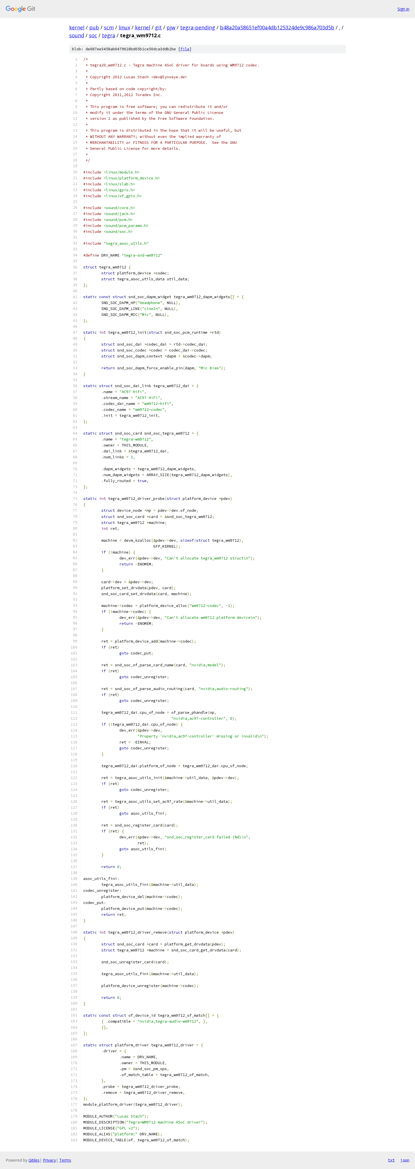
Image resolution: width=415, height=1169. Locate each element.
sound (76, 35)
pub (94, 27)
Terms (65, 1160)
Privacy (49, 1160)
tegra (108, 35)
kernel (76, 27)
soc (93, 35)
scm (109, 27)
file (184, 49)
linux (124, 27)
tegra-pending (197, 27)
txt (391, 1160)
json (404, 1160)
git (158, 27)
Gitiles (34, 1160)
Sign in (403, 9)
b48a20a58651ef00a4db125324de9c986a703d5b (277, 27)
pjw (171, 27)
